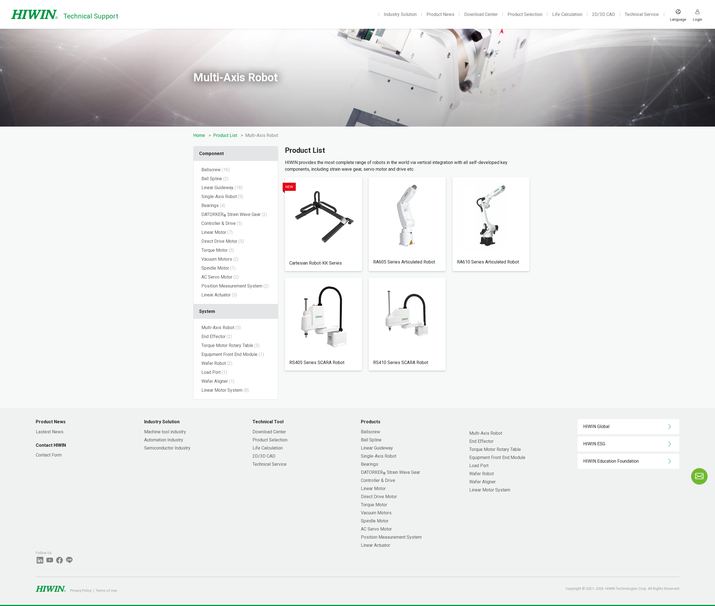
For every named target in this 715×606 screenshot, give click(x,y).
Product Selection (524, 14)
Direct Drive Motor (379, 496)
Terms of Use (106, 590)
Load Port (478, 465)
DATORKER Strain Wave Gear (390, 472)
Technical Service (642, 14)
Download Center (481, 14)
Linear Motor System (489, 490)
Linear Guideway (377, 448)
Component (211, 153)
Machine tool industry (165, 431)
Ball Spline (371, 440)
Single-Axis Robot (378, 456)
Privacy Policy (81, 590)
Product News (440, 14)
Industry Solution (400, 14)
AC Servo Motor (376, 529)
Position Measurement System (391, 537)
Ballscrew (370, 431)
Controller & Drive (378, 480)
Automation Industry (163, 440)
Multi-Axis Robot (485, 433)
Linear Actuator (375, 545)
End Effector (481, 441)
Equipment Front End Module (497, 457)
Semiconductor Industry (167, 448)
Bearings (369, 464)
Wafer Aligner (482, 481)
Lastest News (49, 431)
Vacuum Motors (376, 512)
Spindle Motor (375, 521)
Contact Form (49, 455)
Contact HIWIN (51, 445)
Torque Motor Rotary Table (495, 449)
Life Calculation (567, 14)
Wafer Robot (481, 473)
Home (199, 135)
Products (370, 421)
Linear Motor (373, 488)
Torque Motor (374, 504)
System (207, 311)
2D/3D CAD (603, 14)
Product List (225, 135)
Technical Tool (267, 421)
